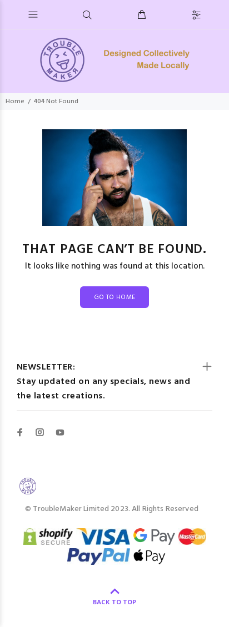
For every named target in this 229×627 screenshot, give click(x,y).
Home (15, 101)
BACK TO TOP (114, 602)
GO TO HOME (115, 297)
